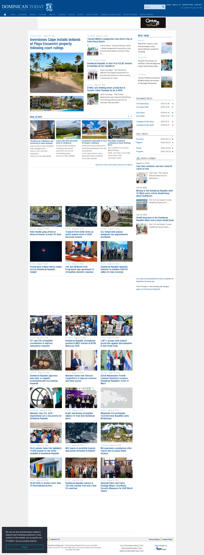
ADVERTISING (187, 5)
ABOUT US (176, 5)
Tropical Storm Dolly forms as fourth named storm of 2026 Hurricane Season (79, 234)
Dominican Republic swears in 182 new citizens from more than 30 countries (80, 486)
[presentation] (129, 116)
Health (52, 14)
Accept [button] (24, 547)
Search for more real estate (106, 165)
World (33, 14)
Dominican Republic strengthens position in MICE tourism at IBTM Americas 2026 (80, 343)
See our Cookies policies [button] (25, 541)
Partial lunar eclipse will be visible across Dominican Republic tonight (46, 269)
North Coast (92, 14)
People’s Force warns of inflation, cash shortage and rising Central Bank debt (149, 63)
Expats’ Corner (130, 14)
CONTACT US (55, 539)
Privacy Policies (154, 539)
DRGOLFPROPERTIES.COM (131, 551)
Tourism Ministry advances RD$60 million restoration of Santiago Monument (149, 80)
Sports (80, 14)
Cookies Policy (167, 539)
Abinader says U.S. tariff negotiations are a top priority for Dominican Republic (46, 416)
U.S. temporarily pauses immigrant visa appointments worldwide (114, 234)
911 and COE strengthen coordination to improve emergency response (41, 343)
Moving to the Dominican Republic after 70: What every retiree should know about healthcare (154, 193)
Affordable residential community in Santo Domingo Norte (119, 143)
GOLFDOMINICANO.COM (131, 545)
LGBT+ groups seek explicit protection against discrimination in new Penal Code (116, 343)
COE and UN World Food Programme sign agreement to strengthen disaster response (79, 269)
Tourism (42, 14)
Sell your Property (125, 165)
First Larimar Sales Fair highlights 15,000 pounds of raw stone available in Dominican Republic (46, 451)
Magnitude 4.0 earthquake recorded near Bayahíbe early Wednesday (115, 416)
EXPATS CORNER (148, 159)
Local (13, 14)
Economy (22, 14)
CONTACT (198, 5)
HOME (168, 5)
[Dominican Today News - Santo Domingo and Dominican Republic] (27, 7)
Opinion (61, 14)
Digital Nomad (146, 14)
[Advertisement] (81, 22)
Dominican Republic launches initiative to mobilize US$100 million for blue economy (114, 269)
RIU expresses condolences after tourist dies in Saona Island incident (116, 451)
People (71, 14)
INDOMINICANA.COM (131, 548)
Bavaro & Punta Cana (111, 14)
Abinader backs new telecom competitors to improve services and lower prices (80, 378)
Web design (159, 545)
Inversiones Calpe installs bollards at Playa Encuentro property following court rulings (55, 44)
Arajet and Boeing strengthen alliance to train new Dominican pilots (80, 416)
